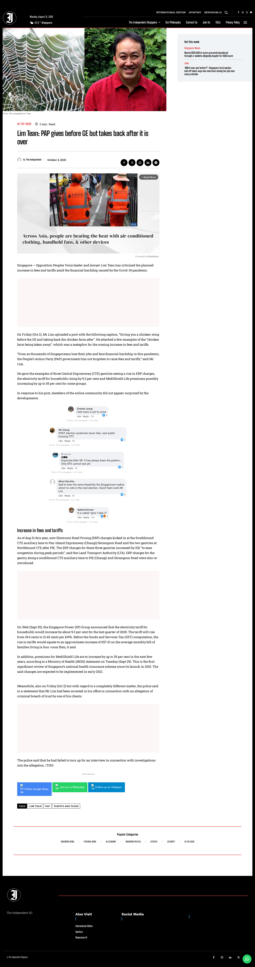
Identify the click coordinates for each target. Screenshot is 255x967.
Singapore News (192, 48)
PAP (47, 806)
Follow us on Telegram (108, 787)
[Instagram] (243, 12)
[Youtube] (251, 12)
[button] (226, 12)
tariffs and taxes (66, 806)
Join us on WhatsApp (72, 787)
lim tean (35, 806)
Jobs (186, 63)
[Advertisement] (88, 302)
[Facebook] (238, 12)
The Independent (33, 159)
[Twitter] (247, 12)
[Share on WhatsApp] (247, 959)
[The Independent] (20, 160)
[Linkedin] (147, 162)
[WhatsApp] (140, 162)
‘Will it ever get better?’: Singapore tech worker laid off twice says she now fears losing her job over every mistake (209, 71)
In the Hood (24, 123)
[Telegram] (155, 162)
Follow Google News (36, 789)
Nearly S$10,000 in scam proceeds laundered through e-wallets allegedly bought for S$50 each (208, 54)
